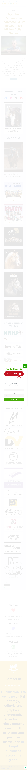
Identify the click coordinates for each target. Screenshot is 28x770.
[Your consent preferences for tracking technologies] (25, 767)
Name (14, 388)
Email (14, 393)
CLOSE (25, 366)
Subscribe (14, 399)
